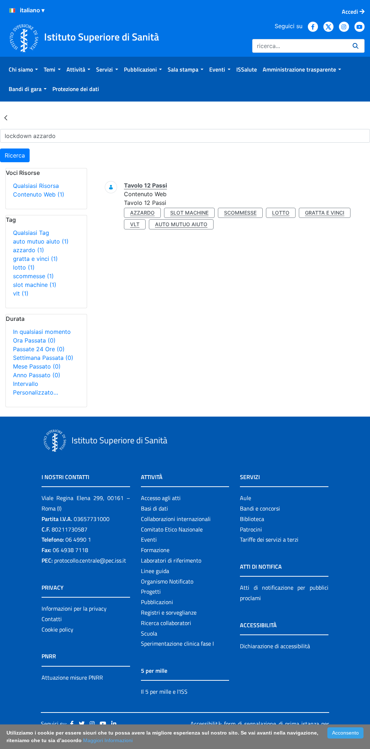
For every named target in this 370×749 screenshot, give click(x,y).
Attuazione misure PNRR (72, 677)
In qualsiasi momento (42, 331)
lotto (24, 267)
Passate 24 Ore (39, 349)
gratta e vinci (35, 258)
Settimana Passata (43, 357)
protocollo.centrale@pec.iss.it (90, 560)
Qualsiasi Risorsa (36, 185)
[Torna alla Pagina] (6, 117)
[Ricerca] (355, 46)
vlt (21, 293)
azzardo (28, 250)
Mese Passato (37, 366)
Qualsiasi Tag (31, 232)
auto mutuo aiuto (41, 241)
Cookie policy (57, 629)
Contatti (52, 619)
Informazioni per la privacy (74, 608)
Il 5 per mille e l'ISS (164, 691)
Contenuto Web (38, 194)
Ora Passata (34, 340)
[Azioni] (12, 10)
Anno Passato (36, 375)
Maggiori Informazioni (108, 740)
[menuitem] (23, 69)
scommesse (33, 276)
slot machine (34, 284)
